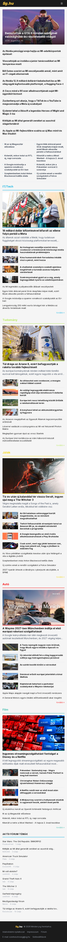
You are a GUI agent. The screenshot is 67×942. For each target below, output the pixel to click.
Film (5, 709)
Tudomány (9, 320)
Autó (5, 584)
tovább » (60, 312)
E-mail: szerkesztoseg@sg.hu (16, 937)
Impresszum (32, 932)
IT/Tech (7, 186)
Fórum (44, 932)
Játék (6, 452)
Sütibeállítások (39, 937)
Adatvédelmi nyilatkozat (13, 932)
